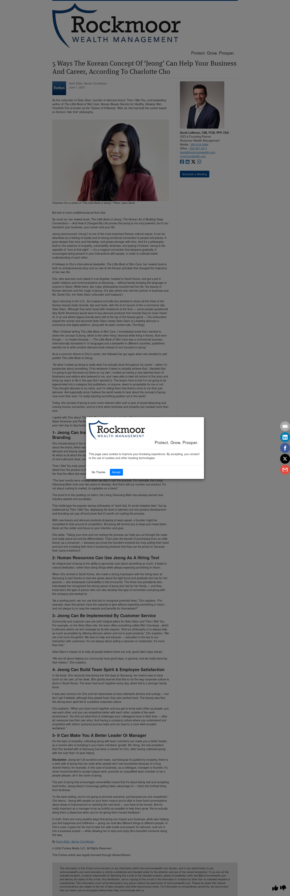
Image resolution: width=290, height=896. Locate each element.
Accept (116, 472)
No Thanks (98, 472)
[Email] (285, 426)
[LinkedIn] (285, 437)
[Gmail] (285, 470)
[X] (285, 459)
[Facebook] (285, 448)
